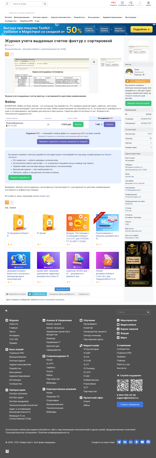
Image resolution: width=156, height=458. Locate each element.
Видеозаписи (128, 324)
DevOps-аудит (16, 397)
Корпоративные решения (61, 389)
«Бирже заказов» (133, 96)
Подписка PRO (16, 353)
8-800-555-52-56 (126, 395)
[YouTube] (142, 442)
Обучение (89, 320)
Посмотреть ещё (62, 289)
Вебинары (51, 383)
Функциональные (17, 357)
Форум (125, 333)
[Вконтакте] (125, 442)
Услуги (49, 371)
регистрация (46, 299)
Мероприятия (129, 320)
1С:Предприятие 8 (132, 190)
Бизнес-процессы (55, 328)
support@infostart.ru (127, 398)
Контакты (121, 368)
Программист (90, 324)
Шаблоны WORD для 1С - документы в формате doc (76, 273)
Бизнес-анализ (53, 324)
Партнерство (53, 379)
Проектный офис (93, 397)
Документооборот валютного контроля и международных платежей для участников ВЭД (18, 276)
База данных (15, 372)
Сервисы (50, 367)
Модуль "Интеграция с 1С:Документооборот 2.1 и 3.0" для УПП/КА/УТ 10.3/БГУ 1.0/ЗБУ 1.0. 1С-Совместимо (77, 238)
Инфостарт (45, 196)
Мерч (124, 337)
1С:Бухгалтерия (91, 349)
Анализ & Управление (59, 320)
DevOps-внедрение (19, 401)
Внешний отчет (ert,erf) (135, 183)
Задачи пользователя (20, 364)
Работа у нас (123, 364)
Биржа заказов (129, 329)
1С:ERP (86, 353)
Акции (49, 360)
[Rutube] (148, 442)
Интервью (14, 335)
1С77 (85, 387)
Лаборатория (17, 390)
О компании (124, 345)
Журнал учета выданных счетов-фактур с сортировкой (58, 41)
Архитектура (52, 346)
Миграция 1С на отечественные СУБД (20, 417)
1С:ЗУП (87, 372)
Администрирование (19, 376)
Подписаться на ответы (17, 294)
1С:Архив (41, 233)
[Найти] (148, 312)
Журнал (14, 320)
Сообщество (15, 384)
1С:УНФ (87, 360)
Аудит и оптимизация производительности (20, 410)
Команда (50, 338)
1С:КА (86, 357)
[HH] (130, 442)
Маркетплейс (91, 345)
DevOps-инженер (92, 335)
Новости (13, 324)
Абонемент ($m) (132, 238)
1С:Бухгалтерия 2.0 (133, 197)
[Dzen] (136, 442)
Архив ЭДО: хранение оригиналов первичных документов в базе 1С (48, 273)
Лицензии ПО (53, 396)
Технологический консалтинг (23, 405)
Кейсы (49, 375)
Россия (128, 210)
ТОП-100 (13, 339)
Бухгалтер (129, 176)
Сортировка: (61, 294)
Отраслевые (52, 400)
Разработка (15, 368)
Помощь (121, 360)
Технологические (54, 408)
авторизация (58, 299)
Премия (13, 343)
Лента (12, 331)
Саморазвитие (53, 350)
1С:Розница (89, 368)
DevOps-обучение (18, 393)
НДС (127, 224)
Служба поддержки (130, 375)
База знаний (16, 349)
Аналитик (88, 328)
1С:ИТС (50, 363)
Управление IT (53, 342)
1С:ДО (86, 376)
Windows (129, 204)
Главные (13, 328)
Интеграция (15, 380)
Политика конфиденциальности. (54, 432)
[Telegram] (119, 442)
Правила (121, 356)
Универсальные (91, 380)
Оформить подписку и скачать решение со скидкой (63, 141)
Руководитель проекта (94, 331)
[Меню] (7, 3)
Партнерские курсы (93, 339)
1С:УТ (86, 364)
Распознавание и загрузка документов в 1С (107, 236)
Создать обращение (130, 404)
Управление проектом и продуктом (58, 333)
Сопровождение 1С (57, 356)
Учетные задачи (17, 360)
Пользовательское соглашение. (21, 432)
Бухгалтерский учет (133, 231)
